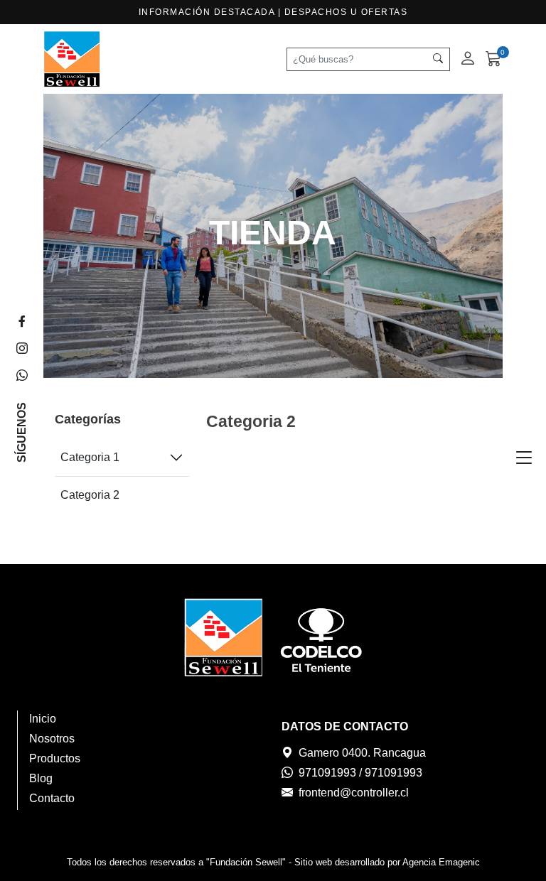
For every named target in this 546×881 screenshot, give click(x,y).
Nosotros (52, 739)
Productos (54, 758)
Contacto (52, 798)
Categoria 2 (89, 495)
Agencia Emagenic (441, 862)
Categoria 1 (89, 457)
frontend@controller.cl (354, 793)
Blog (41, 778)
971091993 (327, 773)
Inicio (42, 719)
